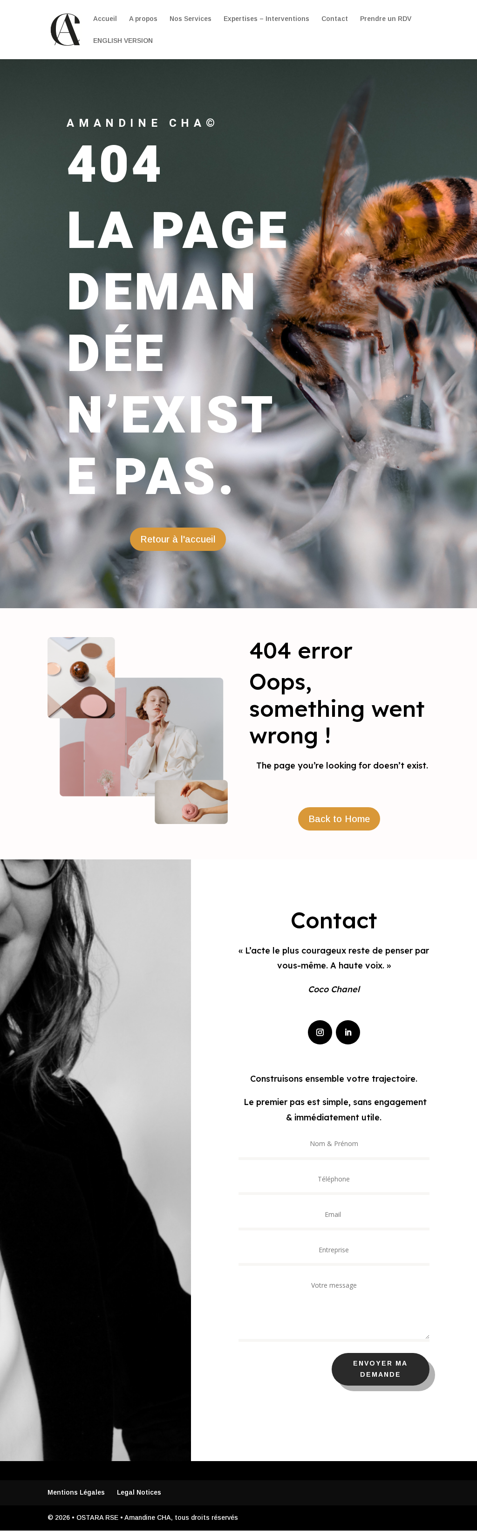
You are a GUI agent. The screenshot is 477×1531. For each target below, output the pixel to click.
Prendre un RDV (385, 18)
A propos (143, 18)
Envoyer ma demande (380, 1368)
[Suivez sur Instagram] (320, 1032)
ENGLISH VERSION (123, 40)
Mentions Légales (76, 1492)
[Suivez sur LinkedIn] (348, 1032)
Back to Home (339, 819)
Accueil (105, 18)
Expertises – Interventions (266, 18)
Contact (334, 18)
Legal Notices (139, 1492)
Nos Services (190, 18)
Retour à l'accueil (178, 539)
